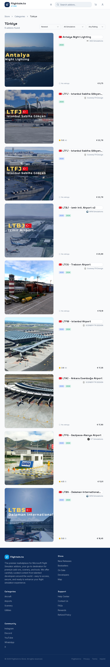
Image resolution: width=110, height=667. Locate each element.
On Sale (61, 570)
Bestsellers (63, 565)
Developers (63, 575)
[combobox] (50, 26)
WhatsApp (9, 642)
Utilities (8, 610)
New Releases (64, 561)
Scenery (9, 605)
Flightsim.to (76, 659)
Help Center (63, 596)
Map (60, 579)
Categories (20, 16)
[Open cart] (96, 4)
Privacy (87, 659)
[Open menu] (51, 4)
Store (7, 16)
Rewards (62, 610)
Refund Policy (64, 615)
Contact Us (63, 601)
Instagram (9, 628)
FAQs (60, 605)
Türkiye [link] (33, 16)
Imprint (102, 659)
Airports (8, 601)
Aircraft (8, 596)
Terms (94, 659)
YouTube (9, 637)
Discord (8, 633)
